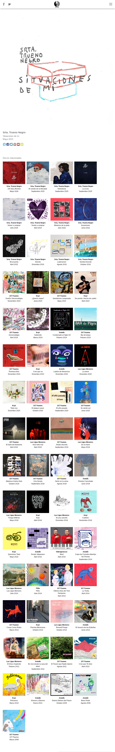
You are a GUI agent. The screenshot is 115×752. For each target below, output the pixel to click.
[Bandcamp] (11, 144)
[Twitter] (4, 144)
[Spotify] (21, 144)
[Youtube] (18, 144)
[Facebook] (7, 144)
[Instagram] (14, 144)
